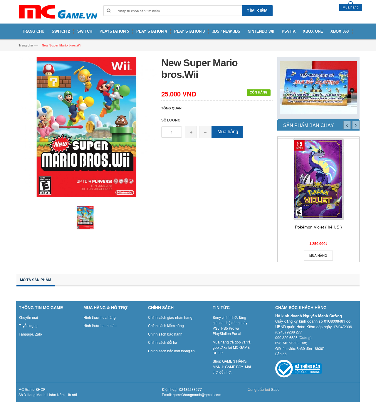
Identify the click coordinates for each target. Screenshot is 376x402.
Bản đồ (281, 353)
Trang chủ (26, 45)
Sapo (275, 389)
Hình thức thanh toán (100, 325)
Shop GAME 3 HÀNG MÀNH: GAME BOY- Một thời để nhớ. (232, 366)
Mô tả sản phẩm (35, 280)
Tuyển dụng (28, 325)
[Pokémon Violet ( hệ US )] (318, 179)
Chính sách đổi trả (162, 342)
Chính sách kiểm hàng (166, 325)
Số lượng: (171, 120)
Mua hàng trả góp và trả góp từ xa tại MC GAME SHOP (232, 347)
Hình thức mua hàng (99, 317)
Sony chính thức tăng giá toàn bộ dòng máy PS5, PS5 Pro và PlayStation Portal (230, 325)
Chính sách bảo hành (165, 333)
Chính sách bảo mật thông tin (171, 350)
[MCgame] (57, 12)
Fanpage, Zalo (30, 333)
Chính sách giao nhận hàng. (170, 317)
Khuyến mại (28, 317)
